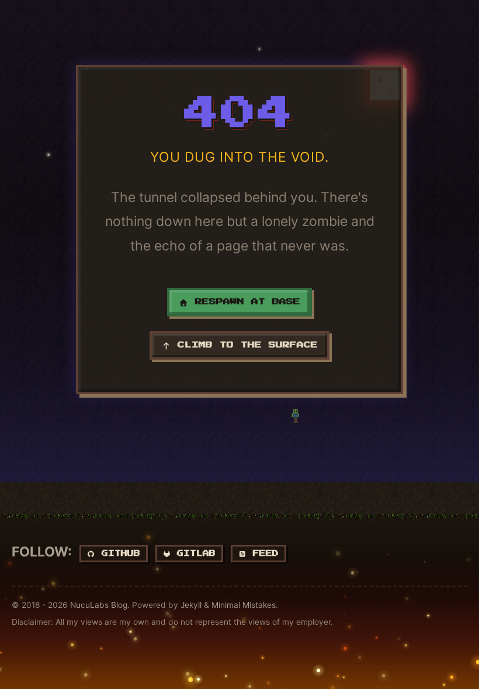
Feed (263, 553)
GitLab (193, 553)
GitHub (117, 553)
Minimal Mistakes (243, 605)
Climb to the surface (244, 345)
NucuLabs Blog (98, 605)
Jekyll (191, 605)
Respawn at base (244, 301)
